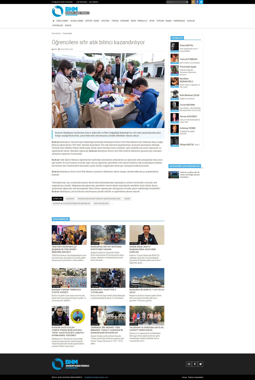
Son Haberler (93, 2)
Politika (105, 21)
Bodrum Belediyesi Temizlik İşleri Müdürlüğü (99, 199)
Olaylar (191, 21)
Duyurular (58, 25)
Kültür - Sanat (92, 21)
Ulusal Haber (76, 21)
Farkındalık (179, 21)
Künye (184, 377)
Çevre (127, 199)
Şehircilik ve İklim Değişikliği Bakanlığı (71, 203)
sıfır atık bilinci (101, 203)
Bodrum (70, 199)
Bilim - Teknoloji (139, 21)
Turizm (115, 21)
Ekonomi (124, 21)
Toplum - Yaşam (163, 21)
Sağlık (68, 25)
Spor (151, 21)
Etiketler (57, 199)
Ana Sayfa (56, 33)
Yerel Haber (62, 21)
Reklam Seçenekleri (195, 377)
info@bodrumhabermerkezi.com (96, 377)
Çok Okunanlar (81, 2)
